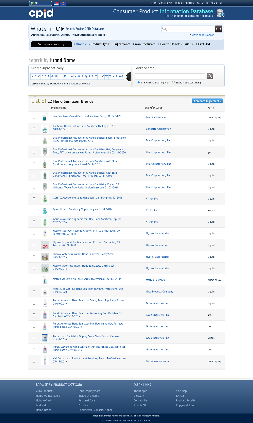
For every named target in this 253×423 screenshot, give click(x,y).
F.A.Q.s (180, 395)
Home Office (44, 410)
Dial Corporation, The (158, 140)
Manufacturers (145, 44)
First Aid (204, 44)
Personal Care (86, 400)
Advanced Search (203, 34)
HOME (154, 3)
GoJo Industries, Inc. (158, 303)
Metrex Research (155, 279)
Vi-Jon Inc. (152, 198)
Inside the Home (88, 395)
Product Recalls (185, 400)
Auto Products (45, 391)
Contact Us (140, 400)
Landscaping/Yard (89, 391)
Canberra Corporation (158, 128)
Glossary (139, 395)
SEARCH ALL (217, 3)
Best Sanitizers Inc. (157, 117)
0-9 (121, 76)
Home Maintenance (48, 395)
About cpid (140, 391)
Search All (140, 405)
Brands (81, 44)
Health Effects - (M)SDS (176, 44)
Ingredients (122, 44)
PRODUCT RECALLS (184, 3)
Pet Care (83, 405)
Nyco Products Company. (160, 291)
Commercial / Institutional (95, 410)
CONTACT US (202, 3)
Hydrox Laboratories (157, 233)
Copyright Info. (185, 405)
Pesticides (42, 405)
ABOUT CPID (165, 3)
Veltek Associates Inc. (158, 361)
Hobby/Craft (43, 400)
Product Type (100, 44)
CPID (41, 13)
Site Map (181, 391)
